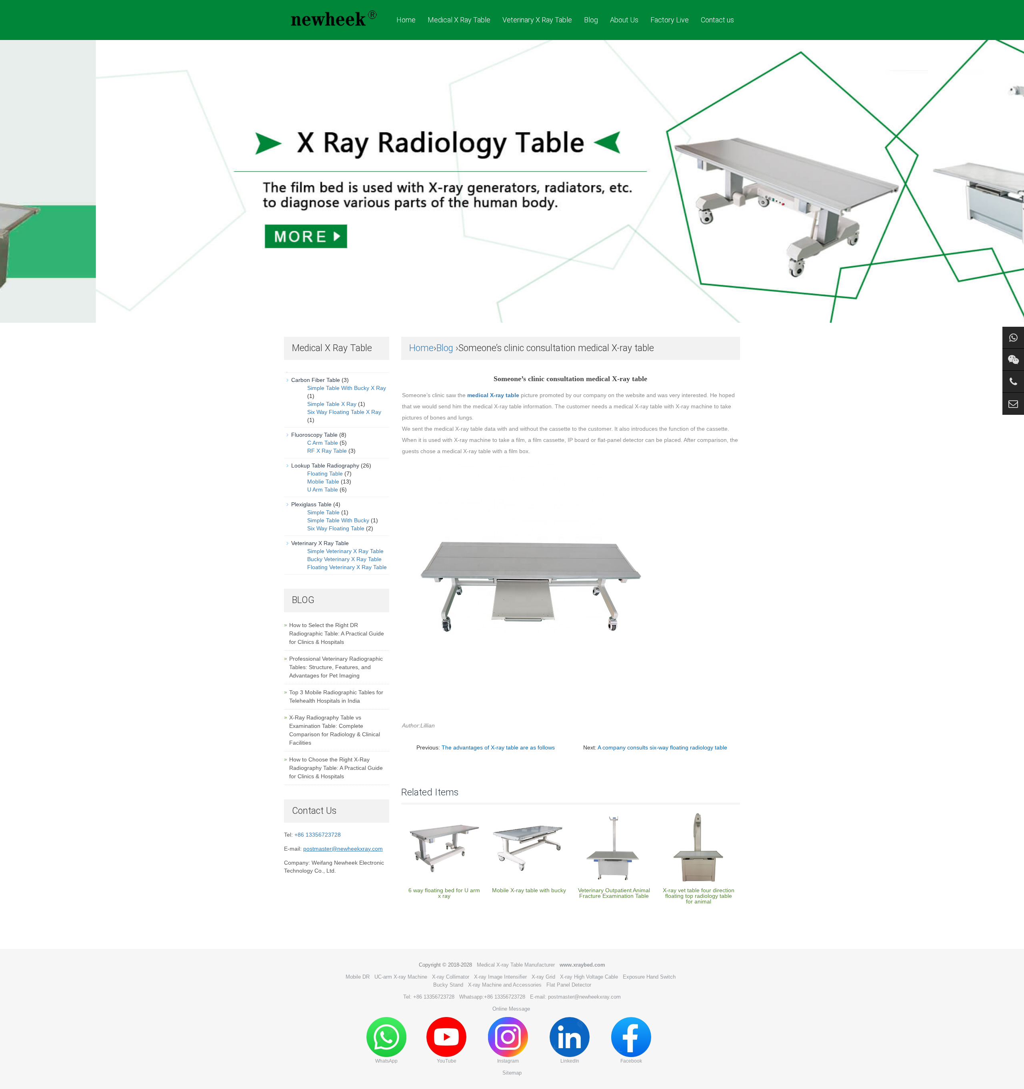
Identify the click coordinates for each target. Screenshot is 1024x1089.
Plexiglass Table (311, 504)
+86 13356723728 (317, 834)
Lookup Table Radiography (325, 465)
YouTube (446, 1061)
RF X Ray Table (327, 451)
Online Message (511, 1009)
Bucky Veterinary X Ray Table (344, 559)
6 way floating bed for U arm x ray (444, 893)
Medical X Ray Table (459, 20)
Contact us (717, 20)
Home (406, 20)
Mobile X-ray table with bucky (529, 890)
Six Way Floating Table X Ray (344, 412)
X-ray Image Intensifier (500, 977)
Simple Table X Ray (331, 404)
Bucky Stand (448, 985)
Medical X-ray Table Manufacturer (516, 965)
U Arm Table (322, 489)
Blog (591, 20)
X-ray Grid (543, 977)
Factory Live (669, 20)
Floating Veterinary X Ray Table (347, 567)
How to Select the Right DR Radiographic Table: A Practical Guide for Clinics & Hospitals (336, 633)
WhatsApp (386, 1061)
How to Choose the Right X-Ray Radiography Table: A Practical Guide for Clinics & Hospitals (336, 767)
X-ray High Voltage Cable (589, 977)
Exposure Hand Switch (649, 977)
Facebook (631, 1061)
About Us (624, 20)
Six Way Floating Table (335, 528)
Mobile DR (358, 977)
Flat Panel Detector (568, 985)
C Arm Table (322, 443)
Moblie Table (323, 481)
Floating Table (325, 473)
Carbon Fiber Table (315, 380)
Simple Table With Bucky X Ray (346, 388)
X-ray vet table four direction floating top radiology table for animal (698, 896)
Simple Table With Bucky (338, 520)
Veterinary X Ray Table (537, 20)
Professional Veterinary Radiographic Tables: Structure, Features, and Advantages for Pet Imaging (336, 667)
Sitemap (512, 1073)
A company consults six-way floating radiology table (662, 747)
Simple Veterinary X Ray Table (345, 551)
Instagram (508, 1061)
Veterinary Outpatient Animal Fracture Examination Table (614, 893)
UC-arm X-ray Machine (400, 977)
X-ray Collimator (450, 977)
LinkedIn (569, 1061)
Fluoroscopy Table (314, 435)
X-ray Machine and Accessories (505, 985)
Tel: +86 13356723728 (428, 997)
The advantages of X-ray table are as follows (498, 747)
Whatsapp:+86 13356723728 (492, 997)
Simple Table (323, 512)
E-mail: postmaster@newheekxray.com (575, 997)
